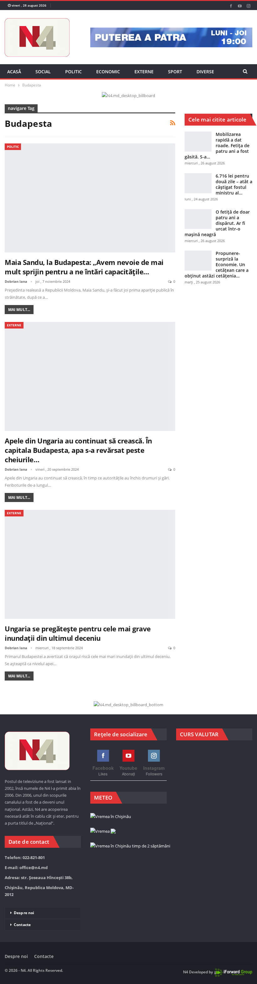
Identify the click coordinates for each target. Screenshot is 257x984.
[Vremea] (103, 831)
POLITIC (73, 72)
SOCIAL (43, 72)
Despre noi (24, 912)
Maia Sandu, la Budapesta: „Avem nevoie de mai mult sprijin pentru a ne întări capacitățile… (84, 266)
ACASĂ (14, 72)
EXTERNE (144, 72)
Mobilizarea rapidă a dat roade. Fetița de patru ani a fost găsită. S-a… (217, 145)
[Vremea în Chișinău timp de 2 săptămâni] (130, 846)
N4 (185, 972)
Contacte (22, 924)
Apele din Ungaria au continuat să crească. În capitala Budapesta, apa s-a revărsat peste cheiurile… (78, 450)
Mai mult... (19, 309)
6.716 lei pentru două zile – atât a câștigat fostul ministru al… (234, 184)
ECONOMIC (108, 72)
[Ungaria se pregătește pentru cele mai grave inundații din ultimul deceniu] (90, 564)
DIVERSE (205, 72)
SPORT (175, 72)
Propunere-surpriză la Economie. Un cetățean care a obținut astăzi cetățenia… (217, 264)
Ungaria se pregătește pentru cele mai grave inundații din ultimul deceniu (78, 633)
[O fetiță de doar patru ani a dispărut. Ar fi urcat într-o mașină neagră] (198, 219)
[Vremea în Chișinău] (110, 817)
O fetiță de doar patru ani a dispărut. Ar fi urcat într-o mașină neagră (217, 223)
